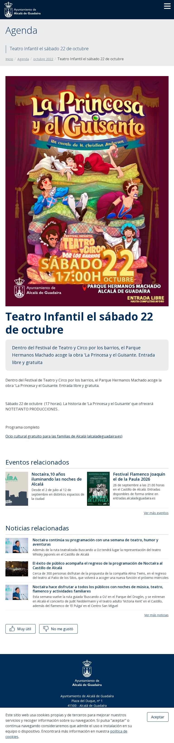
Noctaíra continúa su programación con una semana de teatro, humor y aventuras (95, 542)
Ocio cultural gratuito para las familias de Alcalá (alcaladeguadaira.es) (63, 436)
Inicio (9, 59)
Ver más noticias (156, 615)
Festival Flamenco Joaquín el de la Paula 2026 (139, 476)
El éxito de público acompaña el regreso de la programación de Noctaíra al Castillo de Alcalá (97, 565)
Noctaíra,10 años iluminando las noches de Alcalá (56, 479)
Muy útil (23, 628)
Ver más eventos (156, 513)
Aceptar (157, 716)
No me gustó (61, 628)
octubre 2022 (43, 59)
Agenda (23, 59)
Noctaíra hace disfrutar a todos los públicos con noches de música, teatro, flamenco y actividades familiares (98, 589)
